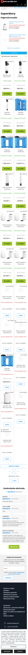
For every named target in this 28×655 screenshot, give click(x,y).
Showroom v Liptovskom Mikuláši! (13, 607)
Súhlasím (19, 651)
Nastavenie (13, 646)
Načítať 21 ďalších (14, 466)
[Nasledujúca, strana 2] (14, 472)
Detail (7, 315)
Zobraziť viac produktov (13, 48)
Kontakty (6, 590)
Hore (14, 481)
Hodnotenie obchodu (14, 488)
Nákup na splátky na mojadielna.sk (14, 611)
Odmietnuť (7, 651)
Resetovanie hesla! (9, 609)
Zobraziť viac (14, 547)
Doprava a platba (8, 588)
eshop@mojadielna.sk (13, 623)
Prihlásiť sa (8, 578)
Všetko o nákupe (8, 616)
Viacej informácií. (10, 643)
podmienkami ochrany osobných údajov (16, 573)
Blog (4, 613)
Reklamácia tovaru (9, 598)
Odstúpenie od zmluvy (10, 594)
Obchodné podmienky (10, 592)
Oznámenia (6, 605)
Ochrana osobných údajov (11, 596)
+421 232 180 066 (12, 626)
